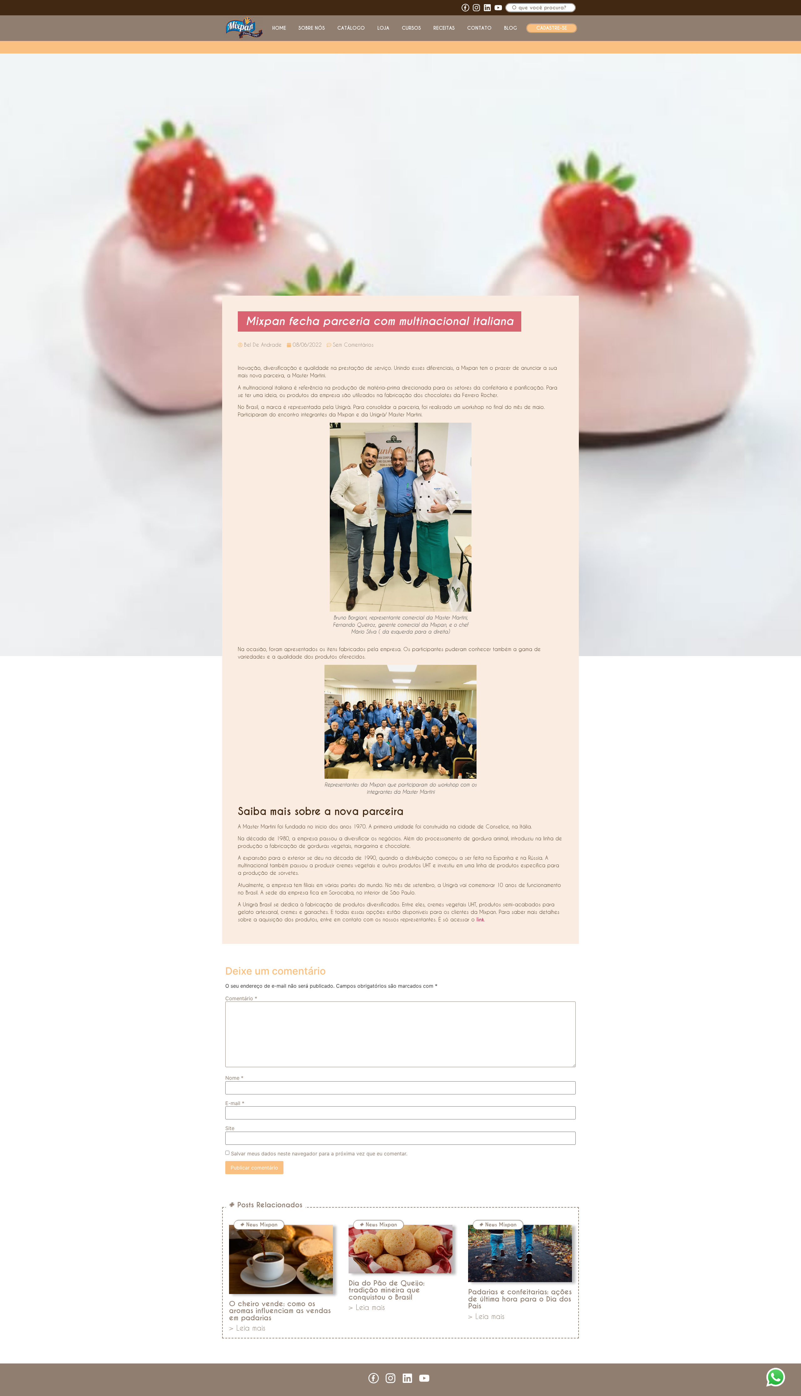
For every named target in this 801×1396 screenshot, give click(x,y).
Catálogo (351, 28)
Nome (234, 1077)
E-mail (234, 1103)
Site (229, 1128)
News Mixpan (262, 1224)
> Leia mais (247, 1328)
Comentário (241, 998)
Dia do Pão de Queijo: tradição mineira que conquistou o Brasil (387, 1290)
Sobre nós (311, 28)
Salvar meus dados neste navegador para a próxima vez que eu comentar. (319, 1153)
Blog (510, 28)
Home (279, 28)
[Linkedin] (487, 8)
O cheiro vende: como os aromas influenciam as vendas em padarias (280, 1310)
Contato (479, 28)
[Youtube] (498, 8)
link (480, 919)
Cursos (411, 28)
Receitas (444, 28)
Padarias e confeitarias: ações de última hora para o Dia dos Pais (520, 1298)
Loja (383, 28)
